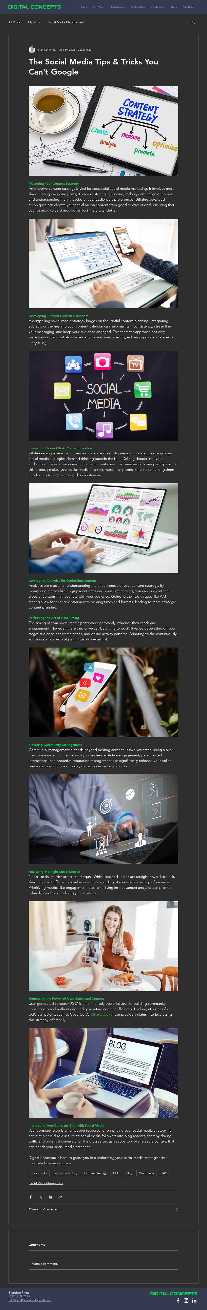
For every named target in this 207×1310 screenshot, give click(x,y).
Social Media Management (66, 22)
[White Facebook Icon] (178, 1300)
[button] (193, 22)
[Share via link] (60, 1197)
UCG (116, 1173)
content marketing (65, 1173)
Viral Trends (146, 1173)
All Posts (14, 22)
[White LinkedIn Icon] (194, 1300)
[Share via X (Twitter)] (40, 1197)
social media (39, 1173)
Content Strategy (95, 1173)
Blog (129, 1173)
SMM (164, 1173)
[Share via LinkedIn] (50, 1197)
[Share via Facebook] (31, 1197)
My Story (34, 22)
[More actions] (175, 49)
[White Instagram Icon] (186, 1300)
